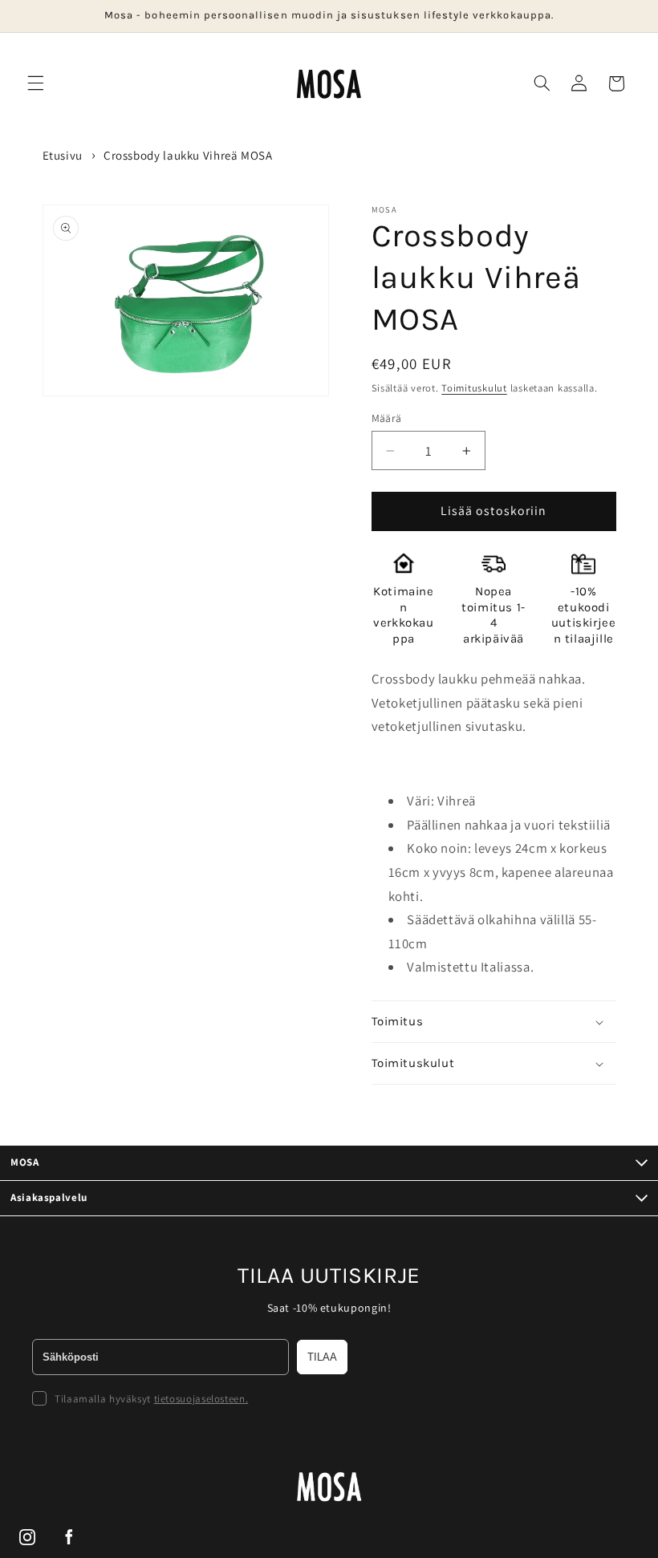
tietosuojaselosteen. (201, 1399)
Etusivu (63, 155)
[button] (35, 83)
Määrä (387, 418)
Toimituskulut (474, 388)
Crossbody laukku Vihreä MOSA (188, 155)
